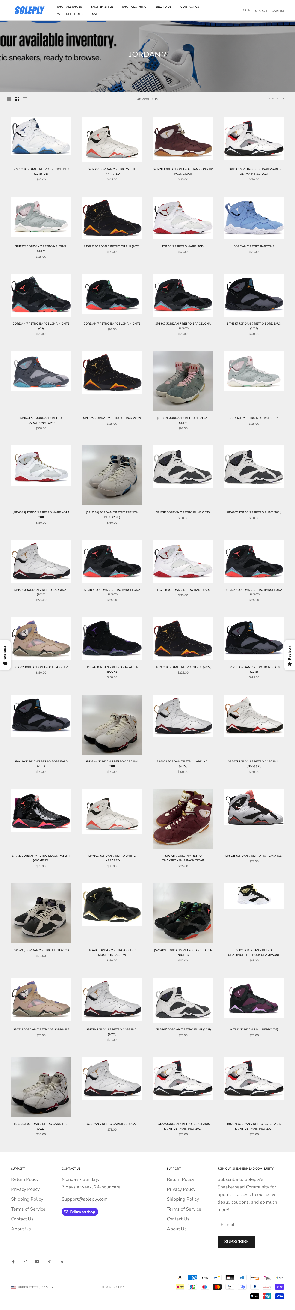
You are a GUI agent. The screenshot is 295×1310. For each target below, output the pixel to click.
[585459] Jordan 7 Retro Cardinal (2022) (41, 1126)
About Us (21, 1229)
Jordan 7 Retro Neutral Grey (254, 418)
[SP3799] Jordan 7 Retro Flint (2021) (41, 950)
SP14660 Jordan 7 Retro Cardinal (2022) (41, 592)
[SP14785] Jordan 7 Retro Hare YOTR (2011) (41, 514)
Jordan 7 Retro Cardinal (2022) (112, 1123)
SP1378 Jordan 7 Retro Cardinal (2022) (112, 1032)
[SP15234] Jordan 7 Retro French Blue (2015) (112, 514)
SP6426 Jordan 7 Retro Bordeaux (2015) (41, 764)
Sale (95, 13)
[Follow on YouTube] (37, 1261)
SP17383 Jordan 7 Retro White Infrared (112, 171)
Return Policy (24, 1179)
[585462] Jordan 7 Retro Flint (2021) (183, 1029)
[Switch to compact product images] (25, 99)
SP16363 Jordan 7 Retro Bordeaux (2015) (254, 326)
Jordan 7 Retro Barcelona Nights (112, 323)
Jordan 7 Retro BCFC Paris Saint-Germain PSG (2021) (254, 171)
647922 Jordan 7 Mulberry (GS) (254, 1029)
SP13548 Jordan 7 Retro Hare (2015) (183, 589)
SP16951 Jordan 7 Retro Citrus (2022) (112, 246)
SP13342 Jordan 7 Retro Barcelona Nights (254, 592)
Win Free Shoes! (70, 13)
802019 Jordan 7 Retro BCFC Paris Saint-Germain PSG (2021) (254, 1126)
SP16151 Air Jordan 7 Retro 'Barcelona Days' (41, 420)
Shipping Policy (27, 1199)
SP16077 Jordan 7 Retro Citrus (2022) (112, 418)
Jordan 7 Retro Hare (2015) (183, 246)
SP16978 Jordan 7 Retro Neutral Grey (41, 249)
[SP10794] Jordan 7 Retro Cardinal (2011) (112, 764)
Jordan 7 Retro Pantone (254, 246)
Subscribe (236, 1242)
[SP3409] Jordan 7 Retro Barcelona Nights (183, 952)
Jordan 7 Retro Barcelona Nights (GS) (41, 326)
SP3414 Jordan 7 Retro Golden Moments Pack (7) (112, 952)
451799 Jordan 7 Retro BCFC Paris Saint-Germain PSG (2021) (183, 1126)
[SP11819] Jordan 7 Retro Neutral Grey (183, 420)
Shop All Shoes (69, 6)
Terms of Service (28, 1209)
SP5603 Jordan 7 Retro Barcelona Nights (183, 326)
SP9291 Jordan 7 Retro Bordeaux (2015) (254, 669)
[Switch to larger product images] (9, 99)
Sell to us (163, 6)
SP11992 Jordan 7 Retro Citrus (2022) (183, 667)
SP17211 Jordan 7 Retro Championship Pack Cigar (183, 171)
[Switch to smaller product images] (17, 99)
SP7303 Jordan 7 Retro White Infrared (112, 858)
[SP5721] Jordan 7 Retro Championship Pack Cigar (183, 858)
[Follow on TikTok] (49, 1261)
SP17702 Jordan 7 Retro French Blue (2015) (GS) (41, 171)
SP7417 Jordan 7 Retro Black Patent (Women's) (41, 858)
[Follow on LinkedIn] (61, 1261)
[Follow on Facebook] (13, 1261)
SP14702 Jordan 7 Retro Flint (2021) (254, 512)
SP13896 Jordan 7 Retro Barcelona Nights (112, 592)
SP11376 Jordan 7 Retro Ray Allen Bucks (112, 669)
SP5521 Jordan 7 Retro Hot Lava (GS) (254, 855)
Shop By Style (102, 6)
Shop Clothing (134, 6)
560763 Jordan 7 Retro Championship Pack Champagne (254, 952)
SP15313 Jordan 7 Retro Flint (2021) (183, 512)
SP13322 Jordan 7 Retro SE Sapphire (41, 667)
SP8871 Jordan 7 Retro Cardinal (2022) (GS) (254, 764)
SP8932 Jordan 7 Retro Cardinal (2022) (183, 764)
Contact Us (189, 6)
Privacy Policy (25, 1189)
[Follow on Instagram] (25, 1261)
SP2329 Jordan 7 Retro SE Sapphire (41, 1029)
